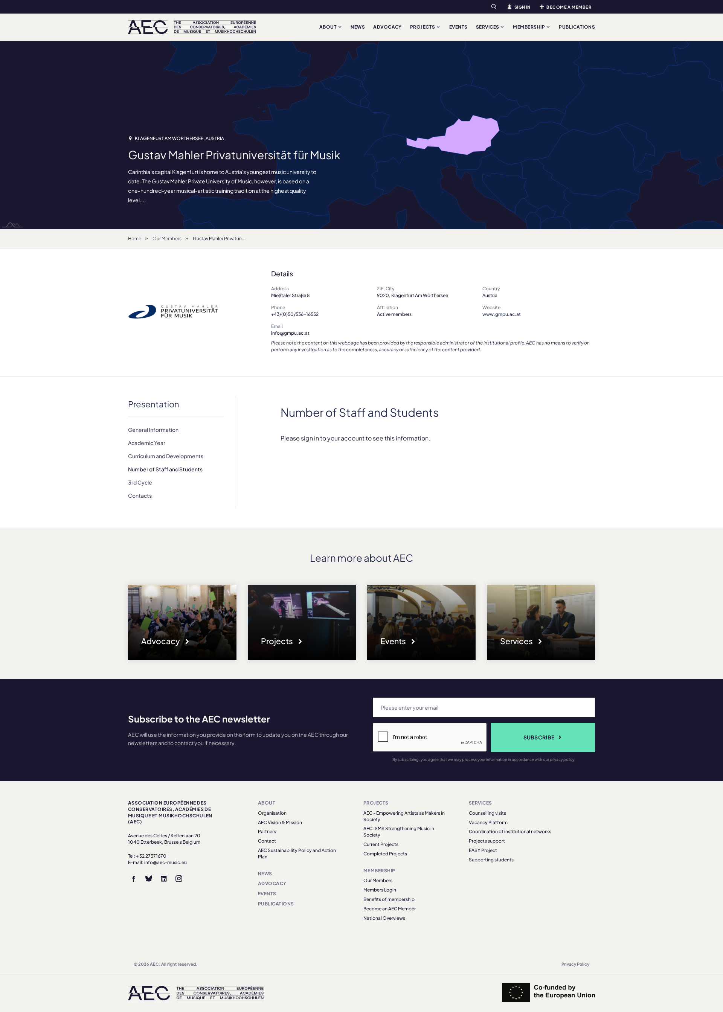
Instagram (179, 878)
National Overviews (384, 918)
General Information (153, 429)
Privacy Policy (575, 964)
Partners (267, 831)
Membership (529, 27)
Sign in (522, 7)
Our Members (167, 238)
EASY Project (483, 850)
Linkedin (163, 878)
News (358, 27)
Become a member (568, 7)
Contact (267, 841)
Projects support (487, 841)
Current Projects (380, 844)
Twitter (148, 878)
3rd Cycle (140, 482)
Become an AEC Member (389, 908)
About (328, 27)
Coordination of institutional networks (510, 831)
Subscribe (539, 737)
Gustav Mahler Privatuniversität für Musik (236, 238)
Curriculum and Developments (165, 456)
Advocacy (387, 27)
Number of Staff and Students (165, 469)
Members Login (379, 890)
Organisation (272, 813)
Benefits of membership (389, 899)
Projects (423, 27)
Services (488, 27)
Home (134, 238)
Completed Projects (385, 854)
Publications (577, 27)
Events (458, 27)
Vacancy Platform (488, 822)
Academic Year (146, 442)
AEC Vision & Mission (280, 822)
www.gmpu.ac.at (501, 314)
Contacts (140, 495)
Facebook (133, 878)
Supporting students (491, 860)
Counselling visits (487, 813)
